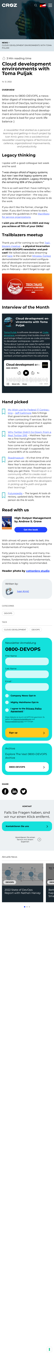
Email (8, 681)
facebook (5, 791)
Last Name (11, 668)
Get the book (31, 529)
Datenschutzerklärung (22, 719)
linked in (14, 791)
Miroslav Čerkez (41, 256)
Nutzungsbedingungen (14, 721)
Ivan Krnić (23, 591)
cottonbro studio (38, 570)
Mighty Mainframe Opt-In (25, 702)
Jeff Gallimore (23, 413)
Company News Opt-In (23, 695)
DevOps (36, 629)
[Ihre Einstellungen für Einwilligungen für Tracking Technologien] (49, 1349)
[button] (24, 906)
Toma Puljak (10, 332)
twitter (23, 791)
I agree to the (26, 710)
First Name (11, 656)
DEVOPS (8, 613)
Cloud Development (15, 629)
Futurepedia (15, 493)
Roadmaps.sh (16, 457)
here (10, 256)
